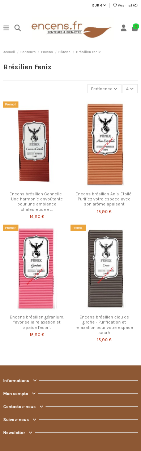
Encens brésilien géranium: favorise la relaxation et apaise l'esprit (37, 322)
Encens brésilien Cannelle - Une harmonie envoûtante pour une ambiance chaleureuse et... (36, 201)
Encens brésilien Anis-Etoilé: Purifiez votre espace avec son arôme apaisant (104, 199)
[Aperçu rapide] (45, 186)
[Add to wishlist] (28, 186)
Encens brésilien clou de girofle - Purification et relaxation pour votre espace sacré (104, 325)
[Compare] (36, 186)
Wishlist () (127, 5)
